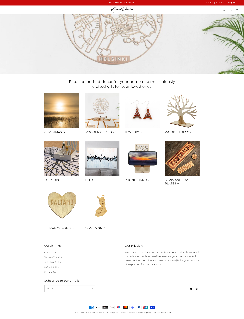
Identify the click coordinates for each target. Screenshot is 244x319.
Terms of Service (53, 257)
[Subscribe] (92, 288)
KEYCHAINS (93, 227)
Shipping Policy (52, 262)
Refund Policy (51, 267)
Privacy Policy (51, 272)
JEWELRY (132, 132)
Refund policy (98, 312)
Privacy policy (112, 312)
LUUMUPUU (53, 180)
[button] (6, 10)
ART (87, 180)
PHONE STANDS (137, 180)
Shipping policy (144, 312)
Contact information (162, 312)
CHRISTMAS (53, 132)
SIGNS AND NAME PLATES (178, 181)
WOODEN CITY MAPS (100, 132)
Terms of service (128, 312)
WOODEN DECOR (178, 132)
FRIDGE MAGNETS (57, 227)
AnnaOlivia (84, 313)
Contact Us (50, 252)
